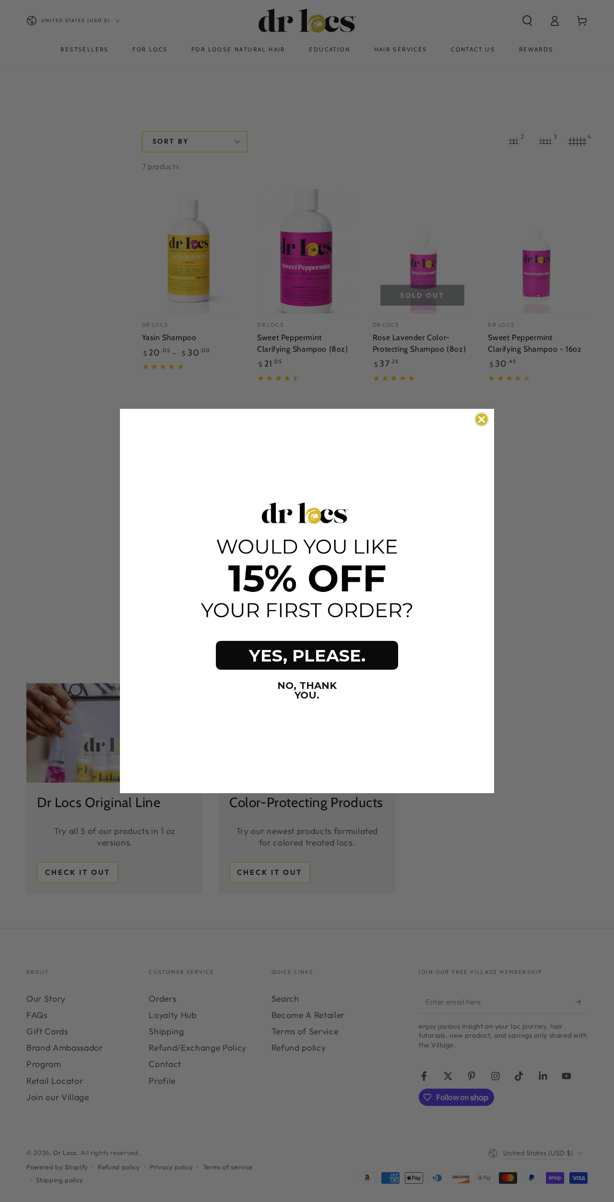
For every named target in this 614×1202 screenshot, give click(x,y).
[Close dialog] (481, 419)
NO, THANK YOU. (307, 690)
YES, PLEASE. (307, 655)
